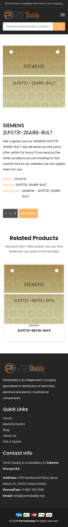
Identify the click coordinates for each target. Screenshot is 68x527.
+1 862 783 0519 (32, 490)
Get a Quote (28, 213)
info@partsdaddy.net (29, 496)
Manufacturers (14, 424)
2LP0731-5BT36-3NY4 (34, 330)
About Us (9, 436)
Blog (6, 430)
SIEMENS (20, 179)
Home (7, 418)
